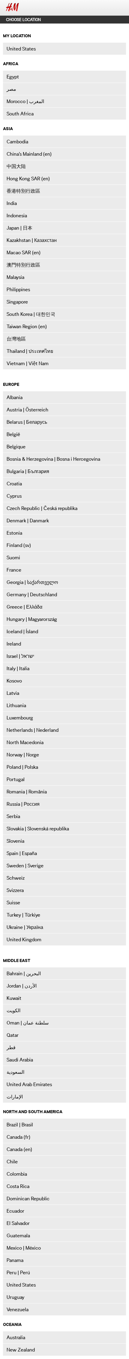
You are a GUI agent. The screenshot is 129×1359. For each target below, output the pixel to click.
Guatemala (18, 1235)
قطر (11, 1047)
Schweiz (16, 878)
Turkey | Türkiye (23, 915)
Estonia (14, 533)
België (13, 434)
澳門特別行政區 (23, 265)
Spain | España (22, 853)
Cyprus (14, 496)
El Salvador (18, 1223)
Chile (12, 1162)
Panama (15, 1260)
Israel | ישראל (20, 656)
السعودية (15, 1072)
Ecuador (15, 1211)
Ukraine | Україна (25, 927)
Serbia (13, 816)
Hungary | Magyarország (32, 619)
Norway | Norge (23, 755)
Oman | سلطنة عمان (28, 1023)
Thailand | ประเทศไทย (30, 351)
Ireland (14, 644)
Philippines (18, 289)
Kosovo (14, 681)
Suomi (13, 557)
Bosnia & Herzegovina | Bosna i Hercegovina (53, 459)
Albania (14, 397)
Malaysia (15, 277)
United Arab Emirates (29, 1084)
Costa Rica (18, 1186)
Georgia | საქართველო (32, 582)
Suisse (13, 902)
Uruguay (15, 1297)
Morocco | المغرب (25, 101)
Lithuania (16, 705)
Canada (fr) (18, 1137)
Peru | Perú (18, 1272)
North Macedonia (25, 742)
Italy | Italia (18, 668)
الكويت (13, 1010)
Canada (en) (19, 1149)
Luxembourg (20, 718)
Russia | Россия (23, 804)
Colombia (17, 1174)
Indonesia (17, 215)
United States (21, 49)
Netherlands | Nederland (32, 730)
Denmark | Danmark (28, 521)
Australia (16, 1337)
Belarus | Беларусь (27, 422)
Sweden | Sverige (25, 866)
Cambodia (17, 142)
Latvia (13, 693)
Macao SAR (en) (23, 252)
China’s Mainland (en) (29, 154)
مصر (11, 89)
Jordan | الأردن (22, 986)
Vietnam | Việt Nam (28, 363)
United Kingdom (24, 939)
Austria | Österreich (27, 410)
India (12, 203)
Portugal (16, 779)
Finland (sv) (19, 545)
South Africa (20, 114)
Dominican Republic (28, 1199)
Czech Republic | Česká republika (42, 508)
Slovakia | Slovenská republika (38, 829)
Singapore (17, 302)
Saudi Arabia (20, 1060)
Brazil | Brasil (20, 1125)
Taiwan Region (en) (27, 326)
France (14, 570)
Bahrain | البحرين (24, 973)
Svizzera (15, 890)
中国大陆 (16, 166)
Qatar (13, 1035)
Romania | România (27, 792)
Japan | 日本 (19, 228)
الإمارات (15, 1097)
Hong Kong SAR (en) (28, 179)
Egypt (13, 77)
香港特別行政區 (23, 191)
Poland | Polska (22, 767)
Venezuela (17, 1309)
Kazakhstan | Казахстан (32, 240)
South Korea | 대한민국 (31, 314)
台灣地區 (16, 339)
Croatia (14, 484)
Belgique (16, 447)
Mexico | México (24, 1248)
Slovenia (15, 841)
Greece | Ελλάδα (24, 607)
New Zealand (21, 1350)
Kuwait (14, 998)
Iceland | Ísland (22, 631)
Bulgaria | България (28, 471)
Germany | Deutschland (32, 594)
